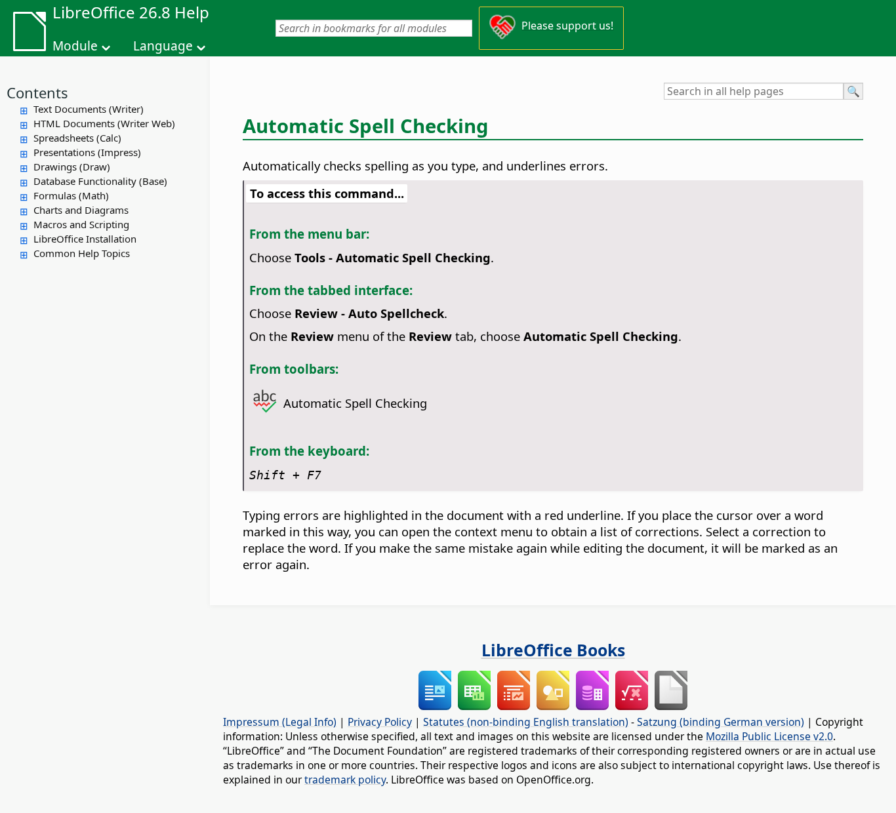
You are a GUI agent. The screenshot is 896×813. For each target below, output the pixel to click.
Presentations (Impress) (87, 152)
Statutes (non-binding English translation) (525, 722)
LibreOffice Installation (84, 238)
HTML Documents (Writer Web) (104, 123)
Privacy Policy (380, 722)
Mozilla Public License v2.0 (769, 736)
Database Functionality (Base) (100, 181)
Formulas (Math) (71, 195)
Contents (37, 92)
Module (75, 45)
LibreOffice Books (553, 650)
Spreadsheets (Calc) (77, 137)
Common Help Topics (81, 253)
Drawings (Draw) (71, 166)
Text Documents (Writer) (88, 108)
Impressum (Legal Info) (279, 722)
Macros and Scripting (81, 224)
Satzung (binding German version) (720, 722)
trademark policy (345, 779)
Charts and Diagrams (81, 209)
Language (163, 45)
